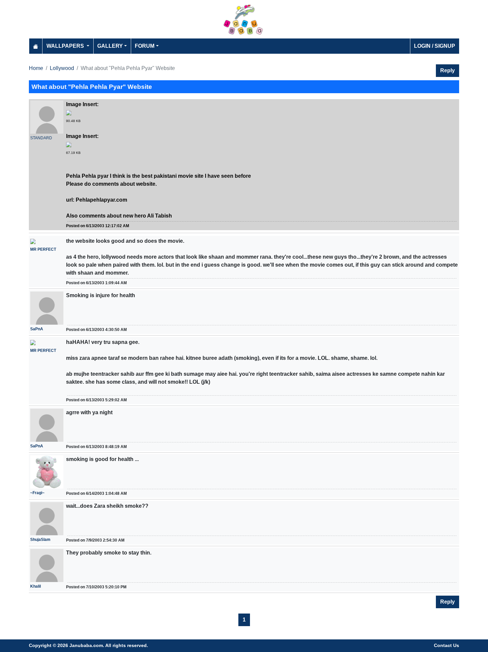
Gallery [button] (110, 46)
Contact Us (446, 645)
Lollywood (62, 68)
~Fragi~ (37, 492)
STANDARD (41, 138)
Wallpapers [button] (65, 46)
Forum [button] (144, 46)
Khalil (35, 586)
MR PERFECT (43, 249)
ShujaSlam (40, 539)
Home (36, 68)
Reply (447, 70)
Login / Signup (434, 46)
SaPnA (36, 329)
